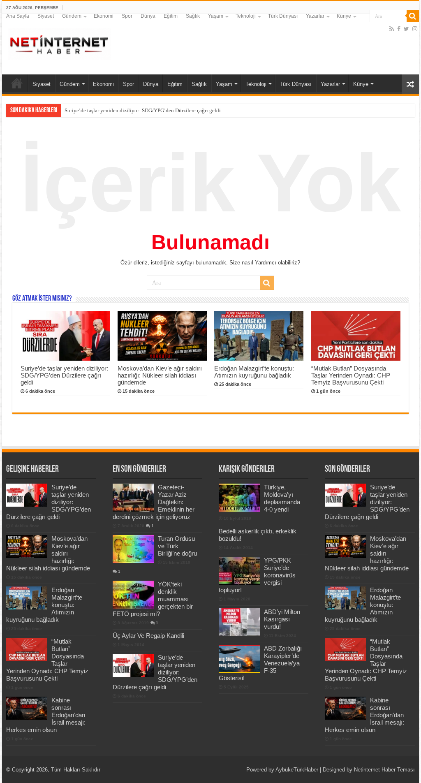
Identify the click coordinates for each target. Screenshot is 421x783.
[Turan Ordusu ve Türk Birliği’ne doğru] (133, 549)
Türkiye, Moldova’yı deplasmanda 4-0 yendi (282, 498)
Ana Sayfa (17, 16)
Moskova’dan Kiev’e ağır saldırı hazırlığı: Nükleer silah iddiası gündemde (160, 375)
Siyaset (45, 16)
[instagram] (415, 29)
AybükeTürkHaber (296, 770)
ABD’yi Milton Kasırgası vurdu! (282, 619)
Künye (344, 16)
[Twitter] (406, 29)
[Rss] (392, 29)
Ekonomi (103, 16)
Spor (127, 16)
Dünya (148, 16)
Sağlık (193, 16)
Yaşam (215, 16)
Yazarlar (315, 16)
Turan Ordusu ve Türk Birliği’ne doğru (177, 546)
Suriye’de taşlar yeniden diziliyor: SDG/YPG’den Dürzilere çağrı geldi (143, 110)
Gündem (71, 16)
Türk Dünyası (283, 16)
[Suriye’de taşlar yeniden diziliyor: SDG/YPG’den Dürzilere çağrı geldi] (133, 665)
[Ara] (413, 16)
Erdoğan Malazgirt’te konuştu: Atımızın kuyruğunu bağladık (254, 372)
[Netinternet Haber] (59, 43)
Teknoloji (246, 16)
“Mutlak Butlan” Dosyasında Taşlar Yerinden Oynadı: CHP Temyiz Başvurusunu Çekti (350, 375)
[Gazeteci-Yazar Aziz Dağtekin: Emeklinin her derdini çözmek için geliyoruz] (133, 498)
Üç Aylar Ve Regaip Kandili (148, 635)
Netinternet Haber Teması (384, 770)
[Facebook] (398, 29)
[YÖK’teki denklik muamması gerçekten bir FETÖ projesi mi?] (133, 595)
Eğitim (171, 16)
